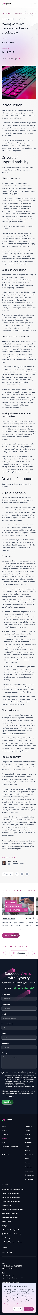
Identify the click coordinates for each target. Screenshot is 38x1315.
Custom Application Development (13, 1189)
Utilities (27, 1151)
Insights (6, 13)
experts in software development (14, 733)
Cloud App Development (10, 1218)
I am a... (4, 1033)
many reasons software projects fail (22, 123)
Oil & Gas (28, 1159)
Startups (28, 1163)
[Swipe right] (34, 953)
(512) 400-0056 (8, 1275)
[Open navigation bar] (35, 3)
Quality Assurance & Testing (11, 1234)
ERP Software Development (11, 1197)
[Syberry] (7, 3)
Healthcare (28, 1143)
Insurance (28, 1138)
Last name (6, 1004)
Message (5, 1053)
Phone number (7, 1024)
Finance (27, 1130)
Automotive (29, 1171)
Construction (29, 1175)
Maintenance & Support (10, 1213)
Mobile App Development (10, 1193)
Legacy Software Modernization (12, 1209)
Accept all (28, 1309)
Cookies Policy (20, 1083)
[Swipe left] (4, 953)
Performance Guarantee (10, 1147)
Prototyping (6, 1238)
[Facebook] (22, 874)
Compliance (29, 1179)
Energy (27, 1147)
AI (2, 1151)
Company (5, 1043)
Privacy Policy (9, 1083)
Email (4, 1014)
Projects (4, 1130)
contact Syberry (20, 846)
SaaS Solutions (6, 1205)
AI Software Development (10, 1230)
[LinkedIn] (27, 874)
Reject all (17, 1309)
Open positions (7, 1252)
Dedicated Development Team (12, 1242)
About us (5, 1134)
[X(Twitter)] (17, 874)
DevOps (4, 1226)
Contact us (5, 1155)
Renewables (29, 1155)
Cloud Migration (7, 1222)
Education (28, 1167)
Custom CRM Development (11, 1201)
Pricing (4, 1143)
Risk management (8, 19)
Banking (27, 1134)
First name (6, 995)
